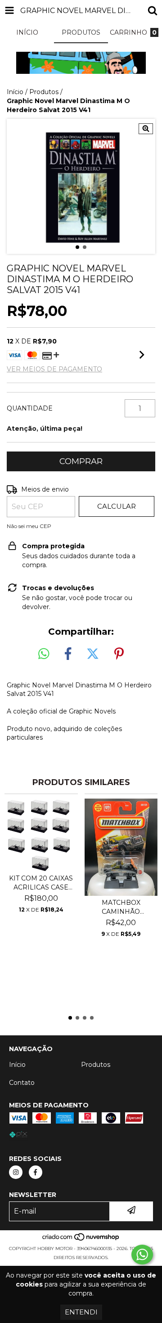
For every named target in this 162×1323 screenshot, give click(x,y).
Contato (22, 1083)
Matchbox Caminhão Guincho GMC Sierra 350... (121, 907)
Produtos (43, 92)
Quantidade (30, 408)
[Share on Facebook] (68, 654)
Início (15, 92)
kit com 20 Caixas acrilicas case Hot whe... (41, 883)
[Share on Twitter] (92, 654)
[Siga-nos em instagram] (15, 1172)
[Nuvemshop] (81, 1239)
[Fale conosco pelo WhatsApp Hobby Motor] (142, 1254)
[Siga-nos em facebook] (35, 1172)
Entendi (81, 1312)
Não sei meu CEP (29, 526)
